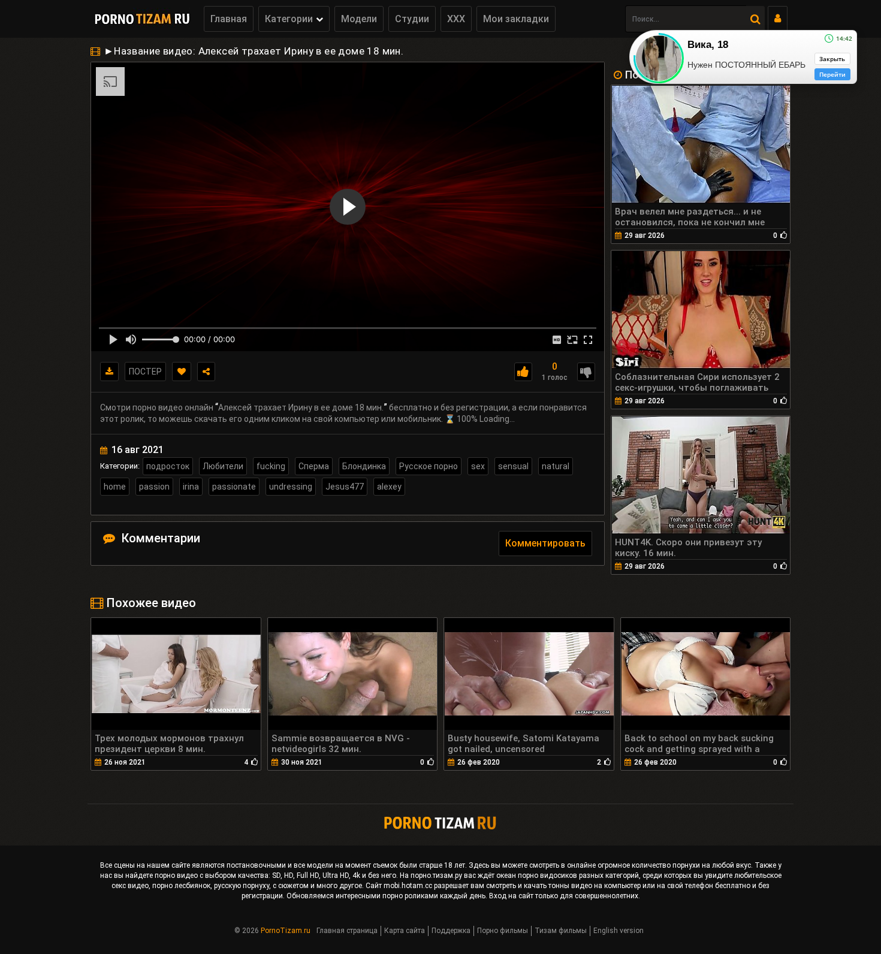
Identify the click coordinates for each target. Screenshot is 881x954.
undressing (290, 486)
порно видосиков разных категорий (578, 875)
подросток (167, 466)
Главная (228, 19)
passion (154, 486)
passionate (234, 486)
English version (618, 930)
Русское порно (428, 466)
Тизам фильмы (561, 930)
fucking (271, 466)
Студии (412, 19)
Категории (289, 19)
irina (191, 486)
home (115, 486)
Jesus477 (344, 486)
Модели (359, 19)
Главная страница (347, 930)
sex (478, 466)
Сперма (313, 466)
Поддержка (451, 930)
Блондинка (364, 466)
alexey (389, 486)
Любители (223, 466)
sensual (513, 466)
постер (145, 371)
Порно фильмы (502, 930)
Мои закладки (516, 19)
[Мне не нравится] (586, 372)
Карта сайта (404, 930)
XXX (456, 19)
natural (555, 466)
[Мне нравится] (523, 372)
